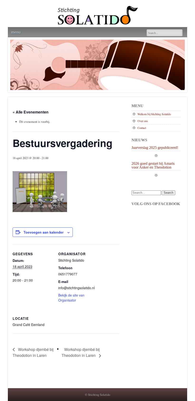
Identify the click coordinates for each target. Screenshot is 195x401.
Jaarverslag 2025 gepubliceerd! (155, 148)
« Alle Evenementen (31, 112)
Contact (141, 128)
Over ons (142, 121)
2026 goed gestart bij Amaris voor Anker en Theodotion (153, 165)
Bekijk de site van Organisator (71, 297)
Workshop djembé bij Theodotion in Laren (33, 352)
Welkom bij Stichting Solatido (154, 114)
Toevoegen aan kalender (43, 232)
